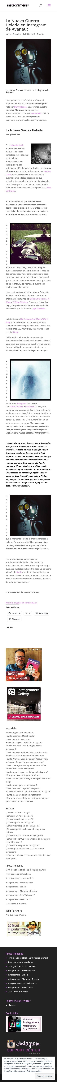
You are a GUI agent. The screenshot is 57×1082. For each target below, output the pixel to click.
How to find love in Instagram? (20, 768)
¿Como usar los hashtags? (17, 812)
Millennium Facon (38, 298)
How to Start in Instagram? (18, 739)
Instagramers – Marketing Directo (21, 891)
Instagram (21, 403)
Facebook (29, 406)
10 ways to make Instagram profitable (23, 775)
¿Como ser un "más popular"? (19, 816)
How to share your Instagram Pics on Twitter (26, 765)
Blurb (19, 572)
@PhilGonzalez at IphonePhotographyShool (26, 869)
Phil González (14, 34)
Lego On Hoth (38, 308)
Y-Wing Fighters (20, 302)
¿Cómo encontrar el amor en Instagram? (24, 835)
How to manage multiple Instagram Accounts (26, 752)
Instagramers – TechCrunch (18, 899)
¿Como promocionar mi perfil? (19, 819)
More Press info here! (16, 903)
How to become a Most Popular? (20, 736)
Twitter (19, 406)
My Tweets (10, 1005)
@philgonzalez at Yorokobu (18, 874)
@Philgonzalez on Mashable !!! (20, 878)
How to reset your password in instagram (25, 755)
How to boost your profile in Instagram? (24, 742)
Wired (15, 332)
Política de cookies (34, 1071)
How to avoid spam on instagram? (21, 785)
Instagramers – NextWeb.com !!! (20, 895)
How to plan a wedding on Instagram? (23, 794)
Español (40, 34)
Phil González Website (16, 915)
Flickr (12, 406)
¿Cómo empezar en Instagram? (20, 822)
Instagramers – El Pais (16, 886)
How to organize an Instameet (19, 732)
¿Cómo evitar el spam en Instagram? (22, 825)
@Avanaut (36, 113)
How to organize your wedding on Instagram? (27, 772)
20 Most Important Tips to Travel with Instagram (28, 791)
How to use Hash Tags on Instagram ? (23, 788)
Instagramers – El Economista (19, 882)
